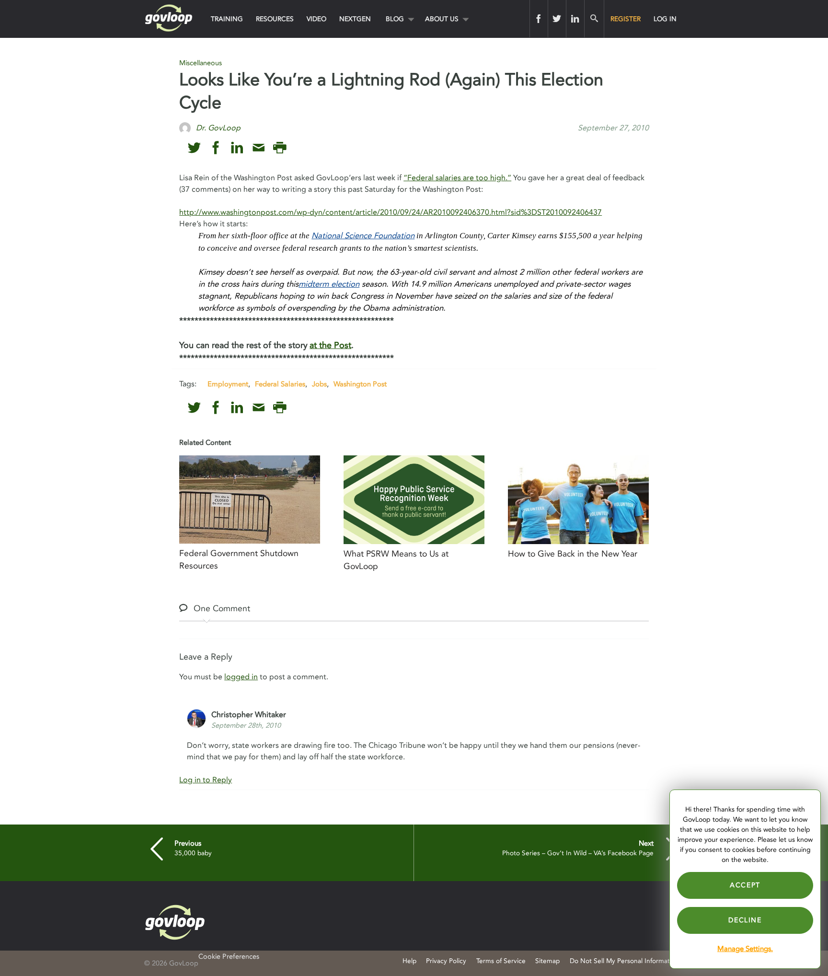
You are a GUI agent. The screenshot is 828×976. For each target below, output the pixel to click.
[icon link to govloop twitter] (194, 147)
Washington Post (360, 384)
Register (625, 18)
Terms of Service (501, 960)
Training (227, 18)
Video (316, 18)
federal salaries (280, 384)
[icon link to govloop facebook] (215, 147)
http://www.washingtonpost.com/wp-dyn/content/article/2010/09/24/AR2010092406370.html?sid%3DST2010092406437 (390, 212)
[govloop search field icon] (594, 18)
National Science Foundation (362, 235)
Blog (395, 18)
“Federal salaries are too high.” (457, 178)
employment (227, 384)
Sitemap (547, 960)
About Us (442, 18)
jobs (319, 384)
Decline (744, 920)
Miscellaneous (200, 63)
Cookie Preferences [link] (228, 956)
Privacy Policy (446, 960)
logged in (241, 677)
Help (409, 960)
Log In (665, 18)
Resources (275, 18)
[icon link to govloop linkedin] (236, 147)
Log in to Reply (205, 780)
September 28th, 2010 (246, 725)
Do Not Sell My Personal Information (624, 960)
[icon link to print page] (279, 147)
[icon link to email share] (258, 147)
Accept (745, 885)
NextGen (355, 18)
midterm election (329, 284)
